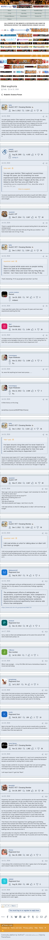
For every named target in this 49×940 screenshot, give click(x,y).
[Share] (43, 116)
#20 (46, 890)
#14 (46, 661)
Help (36, 928)
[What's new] (41, 56)
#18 (46, 796)
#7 (46, 369)
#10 (46, 489)
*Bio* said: (7, 440)
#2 (46, 163)
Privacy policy (28, 928)
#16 (46, 723)
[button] (3, 56)
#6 (46, 335)
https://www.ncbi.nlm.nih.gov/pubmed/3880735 (17, 607)
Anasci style (7, 925)
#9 (46, 435)
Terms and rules (16, 928)
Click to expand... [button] (24, 189)
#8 (46, 399)
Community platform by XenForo (19, 935)
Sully (5, 89)
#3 (46, 223)
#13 (46, 632)
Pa (13, 363)
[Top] (45, 928)
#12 (46, 581)
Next (13, 906)
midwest (15, 300)
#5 (46, 306)
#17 (46, 754)
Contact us (5, 928)
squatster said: (9, 261)
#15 (46, 690)
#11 (46, 533)
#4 (46, 256)
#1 (46, 116)
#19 (46, 861)
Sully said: (7, 168)
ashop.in (15, 157)
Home (41, 928)
